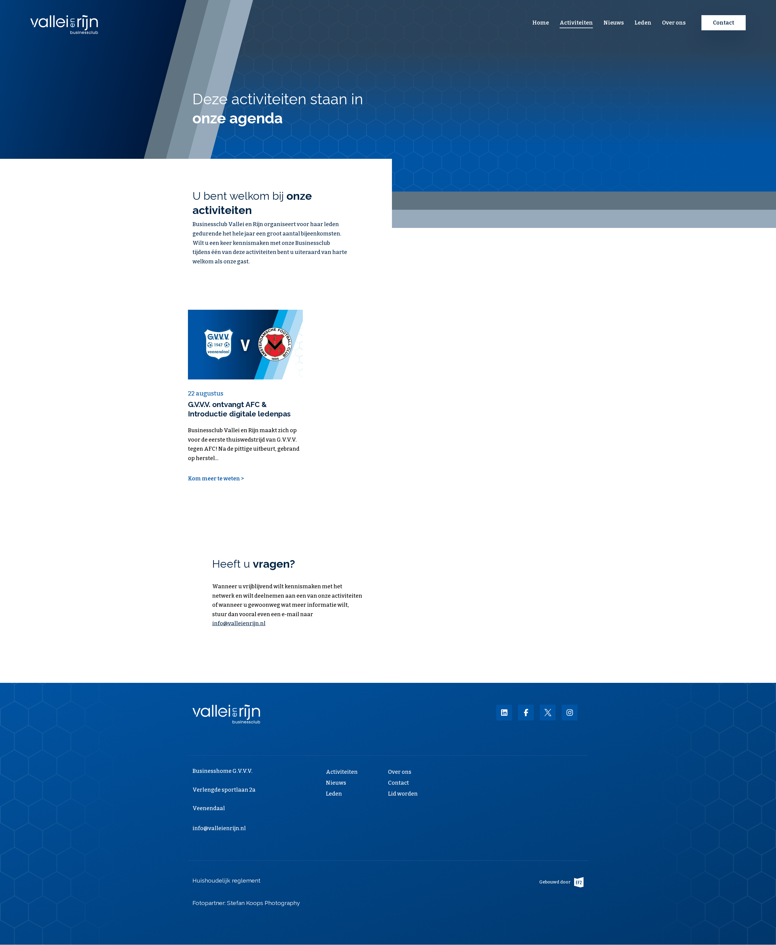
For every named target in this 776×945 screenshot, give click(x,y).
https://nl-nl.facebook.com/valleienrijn (526, 712)
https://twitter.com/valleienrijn (548, 712)
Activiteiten (576, 22)
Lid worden (403, 793)
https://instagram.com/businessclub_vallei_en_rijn (569, 712)
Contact (723, 22)
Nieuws (614, 22)
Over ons (674, 22)
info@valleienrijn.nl (239, 623)
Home (540, 22)
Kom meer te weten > (216, 478)
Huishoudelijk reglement (226, 880)
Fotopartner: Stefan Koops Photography (246, 903)
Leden (642, 22)
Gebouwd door (554, 882)
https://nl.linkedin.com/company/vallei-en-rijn (504, 712)
